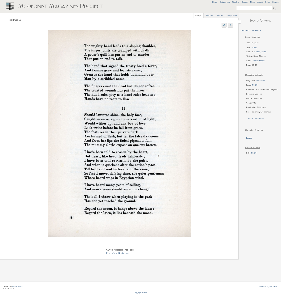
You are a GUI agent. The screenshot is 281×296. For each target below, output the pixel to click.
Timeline (235, 2)
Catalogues (225, 2)
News (252, 2)
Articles (220, 15)
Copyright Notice (140, 293)
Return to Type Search (251, 30)
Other (267, 2)
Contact (275, 2)
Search (245, 2)
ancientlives (17, 286)
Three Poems (259, 61)
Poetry (254, 47)
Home (214, 2)
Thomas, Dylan (259, 52)
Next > (121, 253)
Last (127, 253)
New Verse (260, 80)
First (108, 253)
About (260, 2)
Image (198, 15)
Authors (209, 15)
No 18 (254, 85)
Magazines (232, 15)
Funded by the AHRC (268, 286)
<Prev (114, 253)
